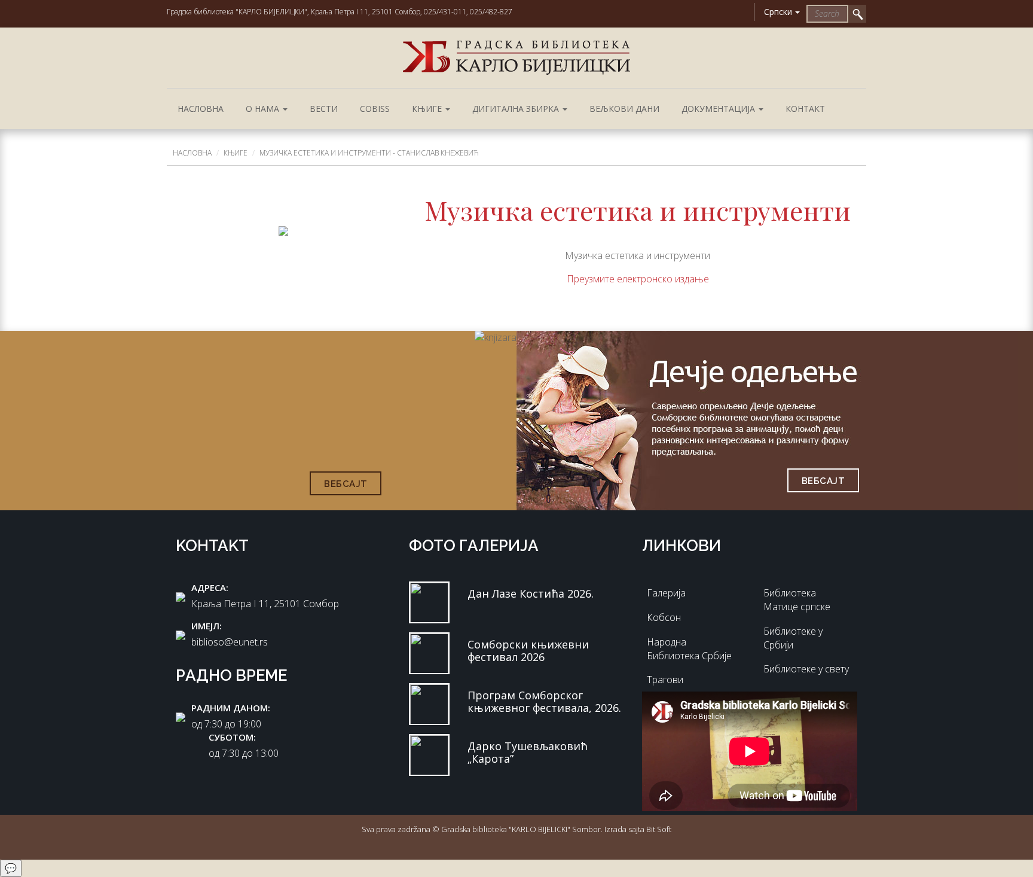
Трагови (665, 679)
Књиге (235, 153)
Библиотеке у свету (806, 668)
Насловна (201, 108)
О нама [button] (264, 108)
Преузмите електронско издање (638, 278)
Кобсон (664, 617)
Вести (324, 108)
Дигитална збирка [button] (516, 108)
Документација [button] (719, 108)
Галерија (666, 592)
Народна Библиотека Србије (689, 648)
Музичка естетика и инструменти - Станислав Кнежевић (369, 153)
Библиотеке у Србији (793, 638)
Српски (778, 11)
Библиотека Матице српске (796, 599)
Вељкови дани (624, 108)
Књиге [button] (428, 108)
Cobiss (375, 108)
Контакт (805, 108)
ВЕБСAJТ (346, 484)
